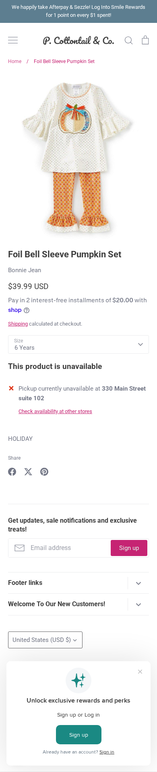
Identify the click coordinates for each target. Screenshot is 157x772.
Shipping (18, 324)
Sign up (129, 548)
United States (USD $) (41, 640)
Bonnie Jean (24, 270)
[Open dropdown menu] (138, 583)
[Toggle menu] (13, 40)
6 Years (24, 347)
